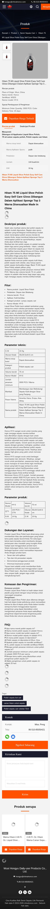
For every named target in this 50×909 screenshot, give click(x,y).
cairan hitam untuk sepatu (14, 703)
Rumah (5, 33)
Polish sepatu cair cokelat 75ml (16, 709)
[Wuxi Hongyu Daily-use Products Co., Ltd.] (13, 7)
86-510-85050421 (40, 2)
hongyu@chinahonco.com (15, 2)
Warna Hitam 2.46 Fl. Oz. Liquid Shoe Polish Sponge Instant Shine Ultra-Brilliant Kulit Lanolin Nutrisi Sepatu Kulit (13, 839)
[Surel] (13, 736)
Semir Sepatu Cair (27, 33)
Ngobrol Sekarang (25, 745)
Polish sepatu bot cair (12, 698)
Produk (14, 33)
